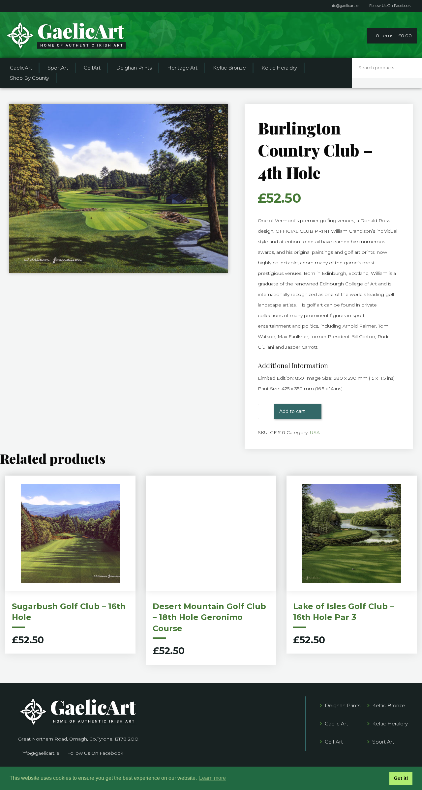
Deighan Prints (134, 68)
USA (315, 432)
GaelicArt (21, 68)
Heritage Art (182, 68)
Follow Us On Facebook (390, 6)
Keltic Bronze (229, 68)
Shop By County (29, 78)
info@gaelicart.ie (343, 6)
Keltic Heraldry (279, 68)
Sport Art (383, 742)
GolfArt (92, 68)
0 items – (394, 36)
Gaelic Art (336, 723)
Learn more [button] (212, 778)
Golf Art (334, 742)
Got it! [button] (401, 778)
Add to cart (292, 411)
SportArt (57, 68)
